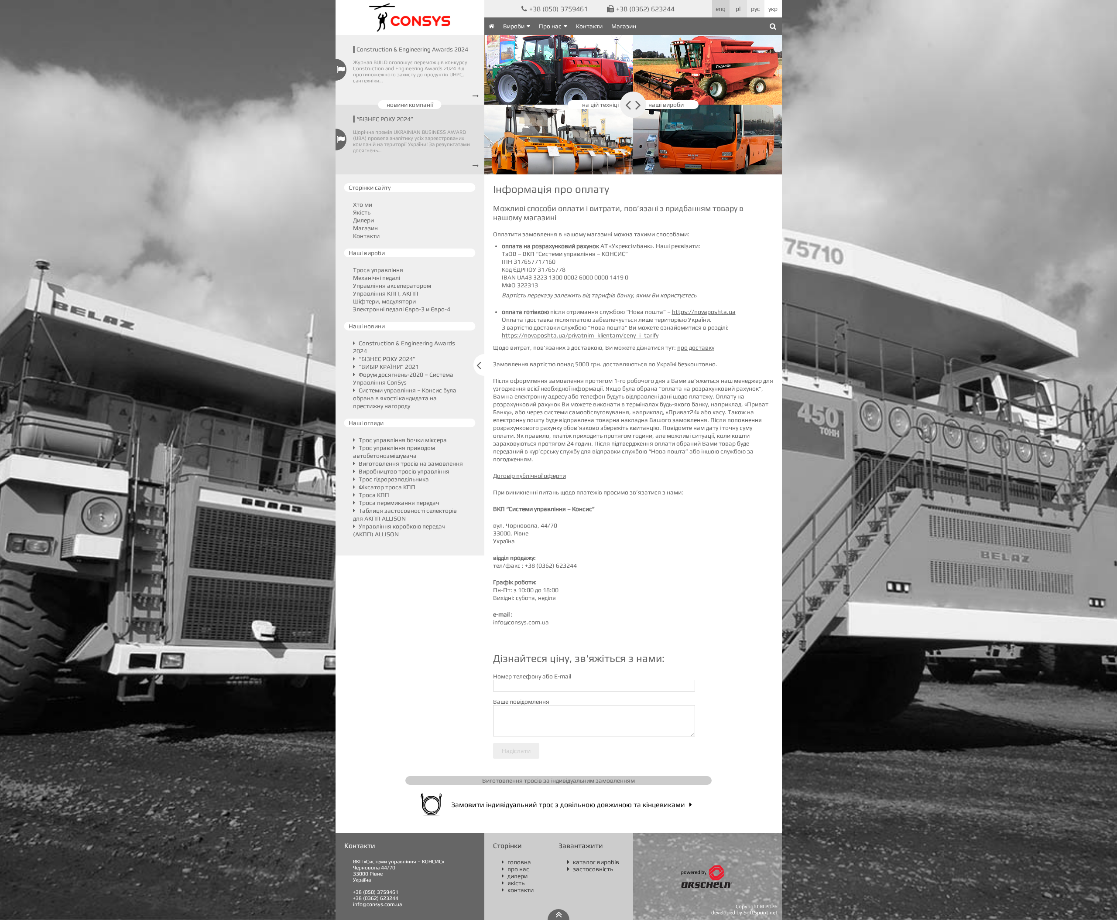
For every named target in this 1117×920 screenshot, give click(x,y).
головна (516, 862)
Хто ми (362, 204)
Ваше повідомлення (521, 701)
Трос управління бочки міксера (402, 439)
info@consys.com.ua (521, 622)
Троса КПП (373, 494)
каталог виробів (593, 862)
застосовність (590, 868)
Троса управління (378, 269)
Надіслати (516, 750)
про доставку (695, 347)
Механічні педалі (376, 277)
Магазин (623, 26)
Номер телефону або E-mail (532, 676)
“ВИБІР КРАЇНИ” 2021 (388, 366)
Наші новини (367, 326)
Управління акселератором (392, 285)
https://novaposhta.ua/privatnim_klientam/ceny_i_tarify (580, 335)
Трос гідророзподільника (393, 479)
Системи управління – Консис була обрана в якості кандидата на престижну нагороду (404, 398)
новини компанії (410, 104)
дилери (515, 875)
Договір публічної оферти (529, 475)
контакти (518, 889)
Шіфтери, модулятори (384, 301)
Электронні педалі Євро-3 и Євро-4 (401, 309)
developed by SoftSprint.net (744, 913)
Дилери (363, 220)
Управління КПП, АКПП (385, 293)
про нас (515, 868)
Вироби (513, 26)
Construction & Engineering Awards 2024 (412, 49)
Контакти (589, 26)
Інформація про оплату (551, 189)
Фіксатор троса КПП (386, 487)
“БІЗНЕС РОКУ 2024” (384, 119)
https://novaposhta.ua (704, 311)
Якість (361, 212)
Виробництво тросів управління (403, 471)
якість (513, 882)
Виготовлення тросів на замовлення (410, 463)
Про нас (550, 26)
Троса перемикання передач (398, 502)
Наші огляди (366, 422)
